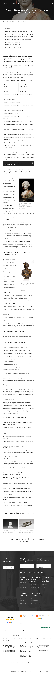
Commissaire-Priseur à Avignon (9, 646)
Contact (21, 662)
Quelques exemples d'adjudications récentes (15, 33)
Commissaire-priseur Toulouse (42, 650)
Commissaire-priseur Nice (36, 594)
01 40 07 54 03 (24, 587)
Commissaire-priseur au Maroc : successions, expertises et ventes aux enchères (43, 646)
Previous (28, 513)
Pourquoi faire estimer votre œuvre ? (13, 44)
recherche (52, 3)
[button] (50, 620)
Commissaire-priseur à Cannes (9, 651)
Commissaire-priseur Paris (24, 578)
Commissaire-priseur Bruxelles (47, 579)
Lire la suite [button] (21, 624)
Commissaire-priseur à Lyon (8, 652)
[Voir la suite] (27, 547)
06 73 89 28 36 (24, 603)
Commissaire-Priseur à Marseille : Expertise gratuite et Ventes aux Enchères (26, 644)
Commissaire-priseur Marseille (36, 579)
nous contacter (45, 35)
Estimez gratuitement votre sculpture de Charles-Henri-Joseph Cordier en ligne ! (17, 163)
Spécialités (30, 671)
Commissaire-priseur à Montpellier (26, 646)
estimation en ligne (26, 566)
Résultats (42, 671)
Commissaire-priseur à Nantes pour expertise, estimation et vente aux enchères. (27, 649)
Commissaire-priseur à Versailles (42, 643)
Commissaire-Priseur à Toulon (42, 642)
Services (22, 671)
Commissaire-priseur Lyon (24, 594)
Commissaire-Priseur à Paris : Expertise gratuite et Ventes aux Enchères (26, 658)
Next (33, 513)
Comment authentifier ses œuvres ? (13, 42)
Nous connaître (14, 671)
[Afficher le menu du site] (50, 3)
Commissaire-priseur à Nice (25, 654)
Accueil (4, 21)
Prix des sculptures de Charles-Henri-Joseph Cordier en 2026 (18, 31)
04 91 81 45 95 (36, 587)
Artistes (9, 21)
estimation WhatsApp (40, 566)
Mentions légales (16, 662)
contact (48, 671)
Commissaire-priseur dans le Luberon (43, 649)
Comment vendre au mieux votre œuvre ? (14, 46)
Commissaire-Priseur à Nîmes (25, 655)
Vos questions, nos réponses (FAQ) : (13, 47)
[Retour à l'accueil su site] (11, 3)
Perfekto (31, 662)
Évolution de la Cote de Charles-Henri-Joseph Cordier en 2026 (19, 34)
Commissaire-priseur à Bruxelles (9, 650)
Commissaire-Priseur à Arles (8, 645)
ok (24, 630)
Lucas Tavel (45, 28)
